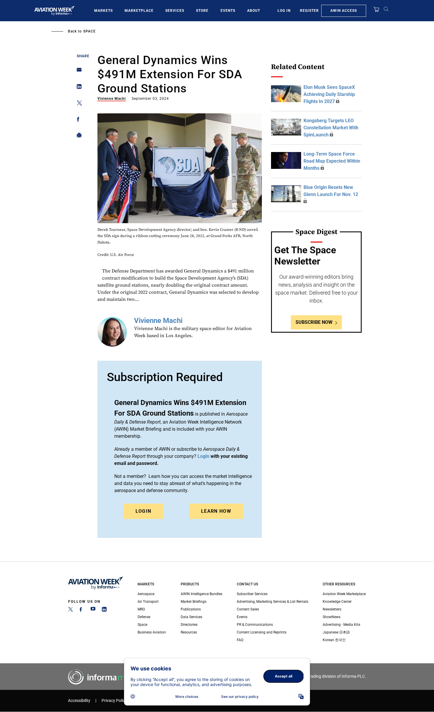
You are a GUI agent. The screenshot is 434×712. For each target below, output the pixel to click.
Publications (191, 609)
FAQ (240, 640)
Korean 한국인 (334, 640)
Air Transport (148, 602)
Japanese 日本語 (336, 632)
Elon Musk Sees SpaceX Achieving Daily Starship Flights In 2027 (329, 94)
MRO (141, 609)
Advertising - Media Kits (341, 625)
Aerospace (146, 594)
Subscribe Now (314, 322)
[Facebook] (81, 610)
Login (143, 511)
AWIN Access (343, 11)
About (253, 11)
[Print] (77, 136)
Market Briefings (193, 602)
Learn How (216, 511)
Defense (144, 617)
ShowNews (331, 617)
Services (174, 11)
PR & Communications (255, 625)
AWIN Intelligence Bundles (201, 594)
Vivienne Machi (111, 99)
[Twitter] (70, 610)
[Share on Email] (77, 71)
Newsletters (332, 609)
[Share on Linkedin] (77, 88)
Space (89, 31)
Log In (284, 11)
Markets (103, 11)
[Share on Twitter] (77, 104)
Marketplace (139, 11)
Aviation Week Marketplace (344, 594)
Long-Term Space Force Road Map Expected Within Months (332, 161)
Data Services (191, 617)
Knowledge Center (337, 602)
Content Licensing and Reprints (261, 632)
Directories (189, 625)
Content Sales (248, 609)
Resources (189, 632)
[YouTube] (93, 610)
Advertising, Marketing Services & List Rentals (272, 602)
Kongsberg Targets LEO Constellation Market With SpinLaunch (331, 128)
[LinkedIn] (104, 610)
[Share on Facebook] (77, 120)
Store (202, 11)
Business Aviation (152, 632)
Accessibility (79, 700)
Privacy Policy (114, 700)
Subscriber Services (252, 594)
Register (309, 11)
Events (228, 11)
